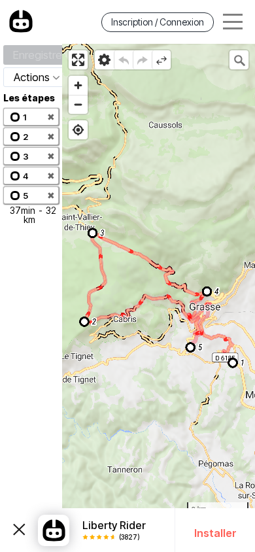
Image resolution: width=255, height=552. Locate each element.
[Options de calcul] (104, 59)
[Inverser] (161, 59)
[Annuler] (123, 59)
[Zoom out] (78, 104)
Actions (32, 77)
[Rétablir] (142, 59)
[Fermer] (19, 530)
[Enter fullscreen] (78, 59)
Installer (215, 533)
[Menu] (233, 22)
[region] (158, 298)
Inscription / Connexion (157, 21)
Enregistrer (39, 54)
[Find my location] (78, 129)
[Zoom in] (78, 85)
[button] (31, 117)
